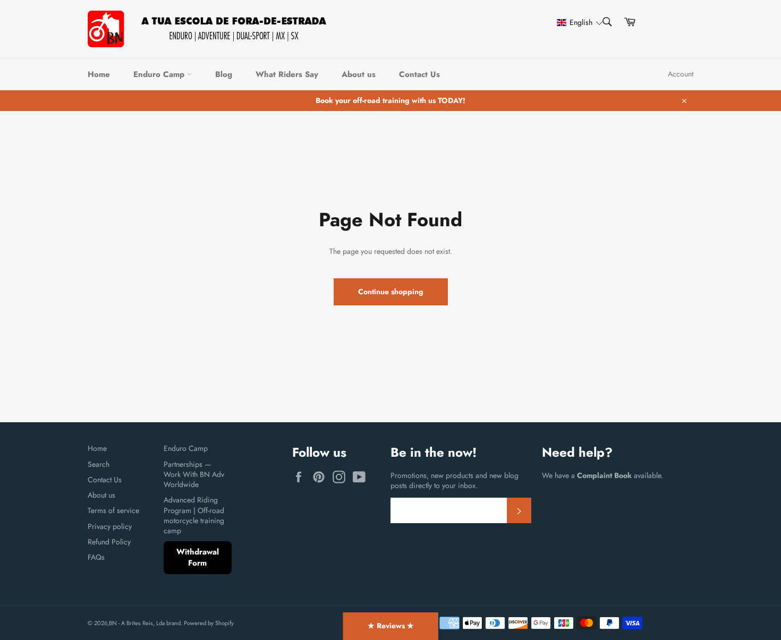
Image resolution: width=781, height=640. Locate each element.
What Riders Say (287, 74)
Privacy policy (110, 526)
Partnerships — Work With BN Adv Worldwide (194, 474)
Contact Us (419, 74)
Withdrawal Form (197, 557)
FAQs (96, 557)
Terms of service (113, 510)
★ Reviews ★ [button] (391, 625)
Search (98, 464)
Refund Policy (109, 541)
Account (680, 74)
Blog (223, 74)
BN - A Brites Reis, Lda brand (145, 623)
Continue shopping (390, 291)
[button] (575, 23)
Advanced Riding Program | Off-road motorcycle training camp (194, 515)
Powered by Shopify (209, 623)
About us (359, 74)
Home (99, 74)
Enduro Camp (160, 74)
